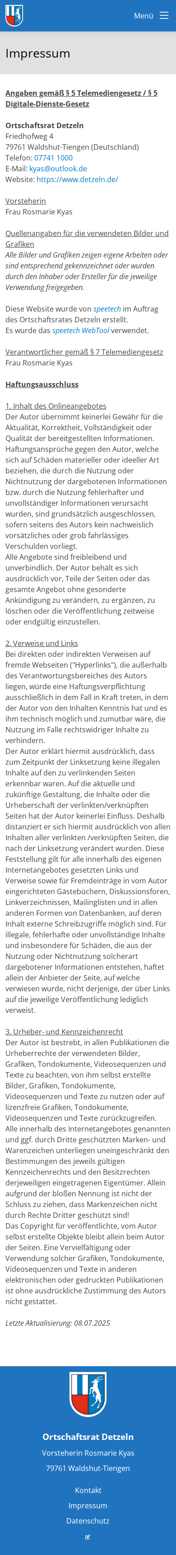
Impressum (88, 1505)
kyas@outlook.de (58, 169)
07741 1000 (53, 158)
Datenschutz (88, 1521)
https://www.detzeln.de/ (77, 179)
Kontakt (88, 1490)
